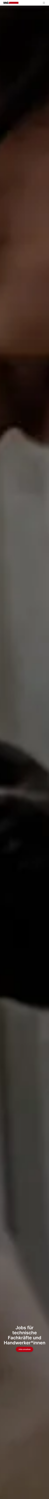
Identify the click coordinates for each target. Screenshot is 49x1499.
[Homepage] (10, 2)
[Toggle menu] (44, 2)
